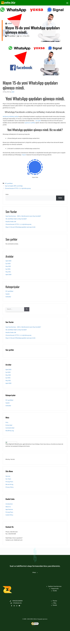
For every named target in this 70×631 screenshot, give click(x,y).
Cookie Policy (9, 515)
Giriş (7, 423)
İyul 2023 (8, 264)
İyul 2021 (8, 269)
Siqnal (24, 155)
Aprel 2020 (8, 275)
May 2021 (8, 272)
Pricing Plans (9, 482)
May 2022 (8, 266)
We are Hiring (9, 485)
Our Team (8, 479)
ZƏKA (31, 619)
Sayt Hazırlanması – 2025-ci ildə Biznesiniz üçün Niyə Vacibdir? (23, 216)
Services (8, 476)
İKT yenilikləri (11, 36)
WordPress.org (10, 431)
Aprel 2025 (8, 261)
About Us (8, 507)
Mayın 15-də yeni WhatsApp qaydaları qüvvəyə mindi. (21, 227)
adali (10, 23)
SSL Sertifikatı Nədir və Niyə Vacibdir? (16, 219)
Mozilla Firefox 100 (11, 222)
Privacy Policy (9, 487)
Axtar (7, 195)
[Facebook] (11, 605)
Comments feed (10, 428)
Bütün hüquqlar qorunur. (41, 619)
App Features (9, 510)
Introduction (9, 504)
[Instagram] (14, 605)
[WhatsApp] (16, 605)
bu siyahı (38, 121)
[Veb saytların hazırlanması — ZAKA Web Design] (8, 2)
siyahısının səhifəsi (30, 123)
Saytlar (8, 294)
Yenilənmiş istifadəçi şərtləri (10, 117)
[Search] (26, 309)
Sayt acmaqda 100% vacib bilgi (14, 186)
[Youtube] (19, 605)
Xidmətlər (8, 297)
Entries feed (9, 425)
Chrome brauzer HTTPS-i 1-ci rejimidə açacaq (18, 189)
